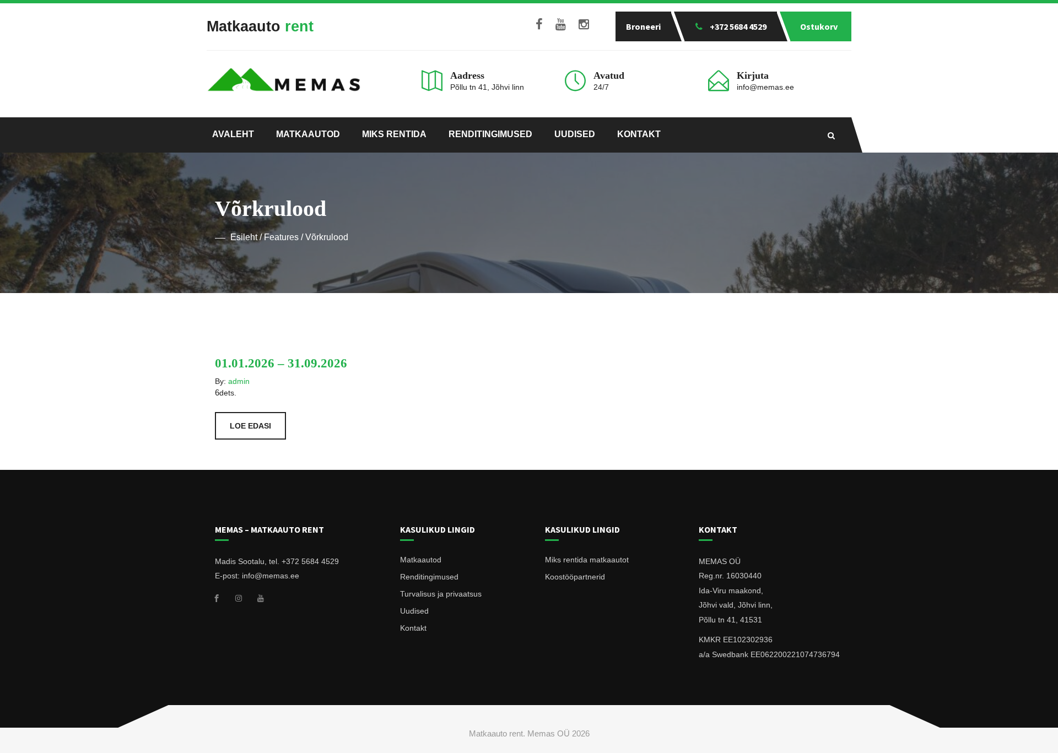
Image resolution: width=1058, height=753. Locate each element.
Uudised (574, 134)
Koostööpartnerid (575, 576)
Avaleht (233, 134)
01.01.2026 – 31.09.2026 (281, 363)
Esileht (243, 237)
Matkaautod (308, 134)
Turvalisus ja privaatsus (441, 593)
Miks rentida (394, 134)
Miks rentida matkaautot (587, 559)
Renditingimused (490, 134)
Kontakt (639, 134)
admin (239, 381)
